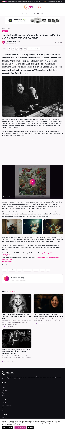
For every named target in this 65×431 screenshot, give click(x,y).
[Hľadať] (22, 13)
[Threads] (38, 13)
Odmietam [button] (30, 427)
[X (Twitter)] (34, 13)
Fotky (3, 387)
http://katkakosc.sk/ (8, 261)
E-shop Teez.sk (6, 407)
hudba (19, 270)
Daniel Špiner (12, 270)
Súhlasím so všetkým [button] (20, 427)
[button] (32, 182)
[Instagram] (26, 13)
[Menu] (42, 13)
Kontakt (4, 402)
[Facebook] (30, 13)
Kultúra (42, 270)
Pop (48, 270)
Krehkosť (36, 270)
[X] (13, 48)
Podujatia (4, 390)
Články (9, 28)
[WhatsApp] (17, 48)
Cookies (4, 417)
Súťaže (3, 395)
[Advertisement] (32, 151)
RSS (3, 410)
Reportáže (4, 393)
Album (4, 270)
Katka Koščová (27, 270)
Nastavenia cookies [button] (7, 427)
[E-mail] (25, 48)
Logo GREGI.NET (6, 405)
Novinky (4, 28)
